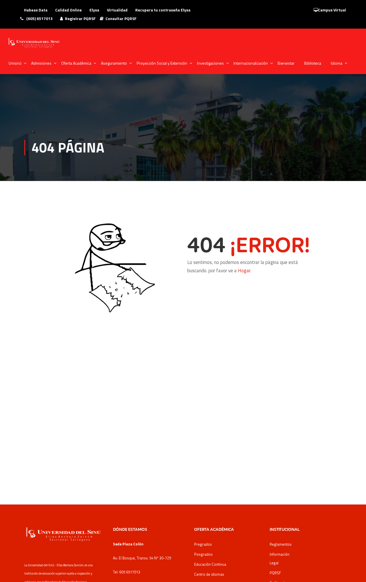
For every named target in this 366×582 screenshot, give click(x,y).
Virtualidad (117, 10)
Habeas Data (35, 10)
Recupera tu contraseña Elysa (162, 10)
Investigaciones (210, 63)
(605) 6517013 (39, 18)
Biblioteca (312, 63)
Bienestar (286, 63)
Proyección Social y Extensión (162, 63)
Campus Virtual (332, 10)
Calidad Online (68, 10)
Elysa (94, 10)
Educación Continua (210, 564)
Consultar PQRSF (121, 18)
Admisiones (41, 63)
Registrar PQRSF (80, 18)
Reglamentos (281, 544)
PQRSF (275, 573)
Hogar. (244, 270)
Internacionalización (251, 63)
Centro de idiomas (209, 574)
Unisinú (15, 63)
